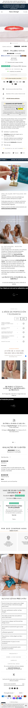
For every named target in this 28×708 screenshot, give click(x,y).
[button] (10, 53)
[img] (4, 461)
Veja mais (14, 515)
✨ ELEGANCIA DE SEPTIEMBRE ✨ (14, 148)
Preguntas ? (13, 653)
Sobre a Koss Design (13, 657)
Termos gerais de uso (19, 706)
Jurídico (14, 660)
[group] (11, 369)
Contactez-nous (14, 663)
